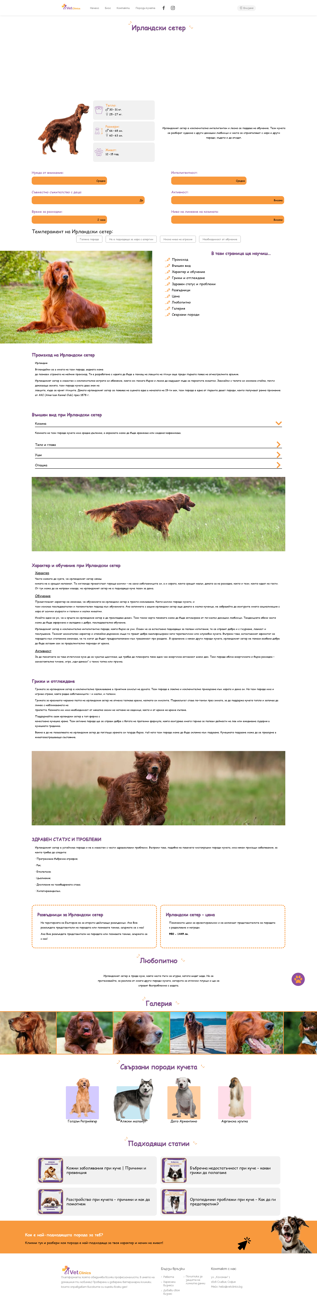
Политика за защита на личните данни (195, 1280)
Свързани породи (185, 314)
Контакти (123, 8)
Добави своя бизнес (171, 1292)
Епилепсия (43, 871)
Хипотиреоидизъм (48, 891)
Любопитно (181, 302)
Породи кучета (145, 8)
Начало (94, 8)
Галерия (178, 308)
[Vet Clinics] (71, 6)
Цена (176, 296)
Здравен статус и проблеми (194, 284)
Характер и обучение (188, 271)
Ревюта (168, 1276)
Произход (180, 259)
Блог (108, 8)
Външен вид (181, 265)
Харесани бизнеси (169, 1283)
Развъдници (181, 290)
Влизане (248, 8)
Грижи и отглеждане (188, 278)
